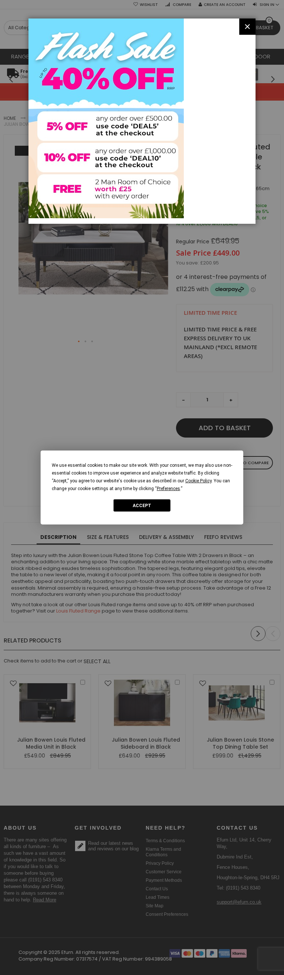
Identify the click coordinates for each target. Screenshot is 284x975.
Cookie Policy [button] (198, 480)
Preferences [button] (168, 488)
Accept (142, 505)
